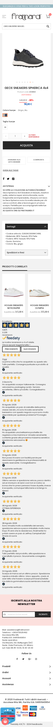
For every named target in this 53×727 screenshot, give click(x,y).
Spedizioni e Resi (15, 252)
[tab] (26, 227)
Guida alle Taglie (10, 170)
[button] (17, 82)
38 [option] (5, 127)
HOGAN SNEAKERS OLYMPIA (39, 307)
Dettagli (11, 226)
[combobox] (26, 26)
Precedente (11, 349)
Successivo (30, 349)
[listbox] (26, 115)
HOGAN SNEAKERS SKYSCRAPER (13, 307)
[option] (5, 115)
